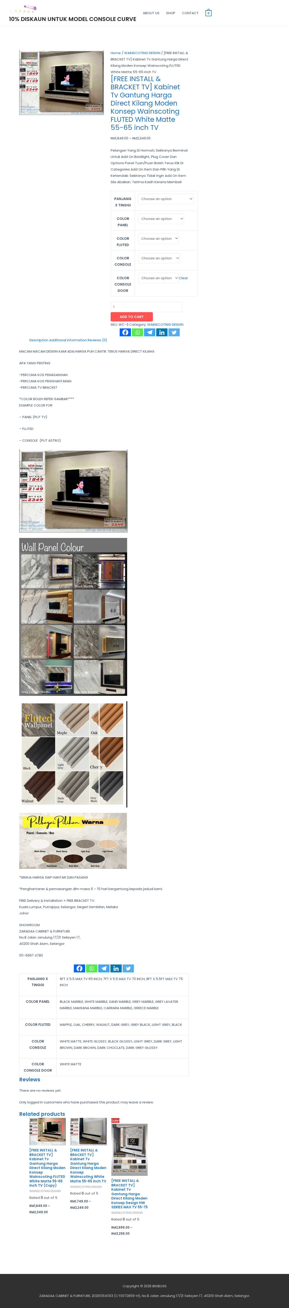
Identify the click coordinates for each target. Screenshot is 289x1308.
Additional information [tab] (68, 340)
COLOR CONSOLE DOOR (122, 284)
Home (116, 53)
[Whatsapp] (137, 332)
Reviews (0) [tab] (97, 340)
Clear (183, 278)
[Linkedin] (162, 332)
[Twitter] (174, 332)
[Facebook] (125, 332)
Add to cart (132, 316)
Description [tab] (38, 340)
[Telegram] (149, 332)
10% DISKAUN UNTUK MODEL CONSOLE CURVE (72, 19)
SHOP (170, 13)
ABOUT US (151, 13)
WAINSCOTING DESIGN (142, 53)
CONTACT (190, 13)
